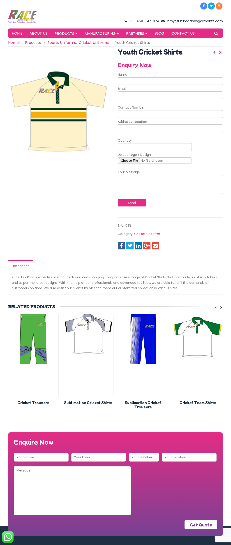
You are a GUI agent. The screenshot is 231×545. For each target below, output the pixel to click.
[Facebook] (203, 5)
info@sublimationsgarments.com (194, 21)
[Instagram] (219, 5)
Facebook (121, 245)
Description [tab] (21, 266)
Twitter (130, 245)
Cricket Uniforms (147, 234)
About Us (38, 33)
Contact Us (183, 33)
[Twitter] (211, 5)
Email (122, 88)
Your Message (129, 172)
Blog (159, 33)
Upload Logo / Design (134, 154)
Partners (135, 33)
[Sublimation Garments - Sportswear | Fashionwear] (27, 16)
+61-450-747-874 (143, 21)
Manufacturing (100, 33)
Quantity (125, 140)
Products (64, 33)
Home (17, 33)
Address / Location (132, 121)
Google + (146, 245)
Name (122, 74)
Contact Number (131, 107)
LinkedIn (138, 245)
